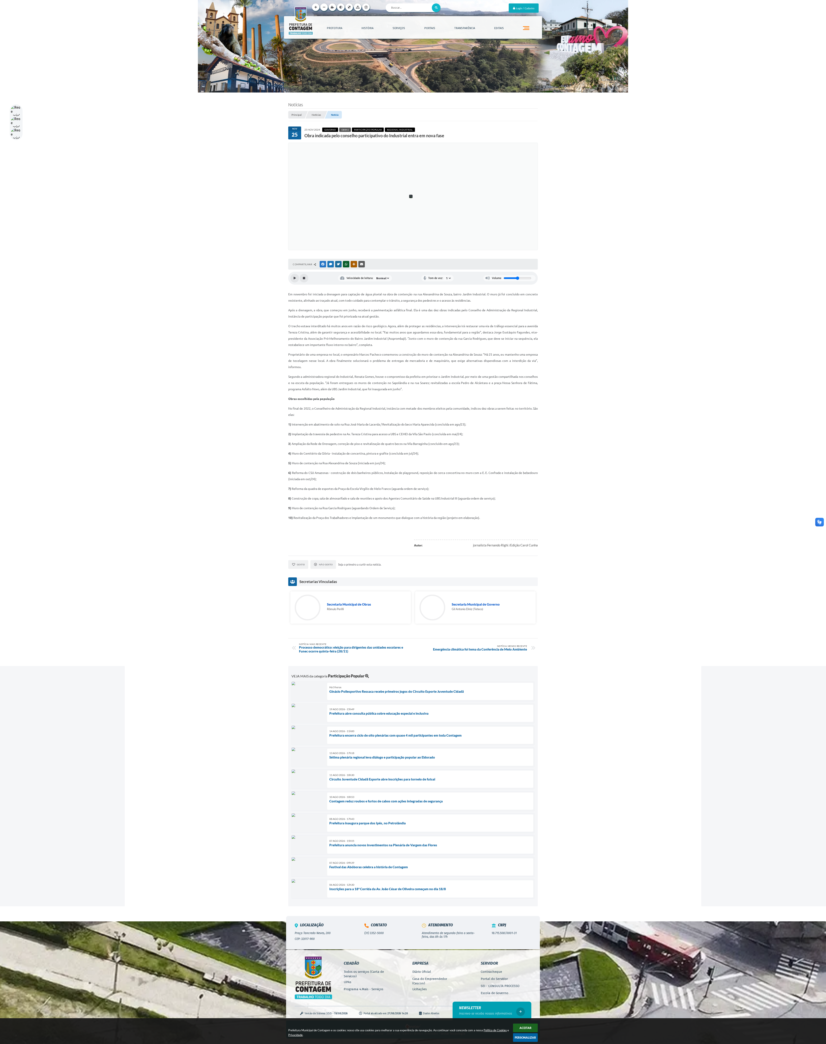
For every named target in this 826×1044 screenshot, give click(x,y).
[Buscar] (436, 7)
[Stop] (304, 278)
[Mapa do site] (357, 7)
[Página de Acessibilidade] (366, 7)
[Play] (294, 278)
